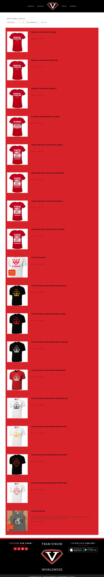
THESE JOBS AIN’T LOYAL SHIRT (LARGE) (47, 145)
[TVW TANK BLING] (17, 521)
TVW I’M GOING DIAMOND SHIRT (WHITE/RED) (49, 483)
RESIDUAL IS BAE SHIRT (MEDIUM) (44, 60)
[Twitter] (18, 548)
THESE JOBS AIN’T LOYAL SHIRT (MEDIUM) (47, 173)
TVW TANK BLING (38, 511)
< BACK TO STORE (11, 18)
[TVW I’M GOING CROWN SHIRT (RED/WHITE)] (17, 380)
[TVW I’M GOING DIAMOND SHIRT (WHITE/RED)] (17, 492)
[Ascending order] (23, 22)
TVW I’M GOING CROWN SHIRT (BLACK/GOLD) (49, 286)
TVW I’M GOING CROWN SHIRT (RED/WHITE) (48, 370)
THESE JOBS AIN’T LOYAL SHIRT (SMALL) (47, 201)
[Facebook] (15, 548)
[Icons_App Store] (76, 548)
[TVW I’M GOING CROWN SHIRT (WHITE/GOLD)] (17, 436)
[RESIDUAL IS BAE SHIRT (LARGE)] (17, 41)
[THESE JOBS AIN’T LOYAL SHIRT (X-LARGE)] (17, 239)
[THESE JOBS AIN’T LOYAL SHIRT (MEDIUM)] (17, 182)
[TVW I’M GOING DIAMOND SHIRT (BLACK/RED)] (17, 464)
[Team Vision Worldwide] (52, 549)
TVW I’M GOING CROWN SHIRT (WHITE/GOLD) (49, 426)
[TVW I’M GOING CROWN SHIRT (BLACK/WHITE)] (17, 351)
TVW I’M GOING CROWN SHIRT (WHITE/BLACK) (49, 398)
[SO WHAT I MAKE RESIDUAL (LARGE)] (17, 126)
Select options (35, 264)
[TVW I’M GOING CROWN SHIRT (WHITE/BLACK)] (17, 408)
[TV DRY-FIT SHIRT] (17, 267)
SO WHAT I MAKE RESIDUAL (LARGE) (45, 116)
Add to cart (35, 38)
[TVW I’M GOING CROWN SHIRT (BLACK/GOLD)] (17, 295)
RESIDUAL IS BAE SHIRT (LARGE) (43, 32)
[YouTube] (22, 548)
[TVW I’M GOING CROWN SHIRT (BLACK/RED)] (17, 323)
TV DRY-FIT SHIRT (38, 257)
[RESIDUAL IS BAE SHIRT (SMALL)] (17, 98)
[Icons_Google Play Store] (90, 548)
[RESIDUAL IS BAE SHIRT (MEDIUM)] (17, 70)
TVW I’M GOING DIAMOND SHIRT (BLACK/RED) (49, 455)
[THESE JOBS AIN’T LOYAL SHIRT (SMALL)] (17, 211)
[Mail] (26, 548)
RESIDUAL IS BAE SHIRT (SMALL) (44, 88)
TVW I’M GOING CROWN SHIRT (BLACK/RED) (48, 314)
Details (41, 38)
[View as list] (45, 22)
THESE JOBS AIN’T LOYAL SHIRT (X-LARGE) (48, 229)
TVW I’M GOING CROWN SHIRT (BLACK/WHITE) (49, 342)
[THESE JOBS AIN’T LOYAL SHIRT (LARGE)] (17, 154)
